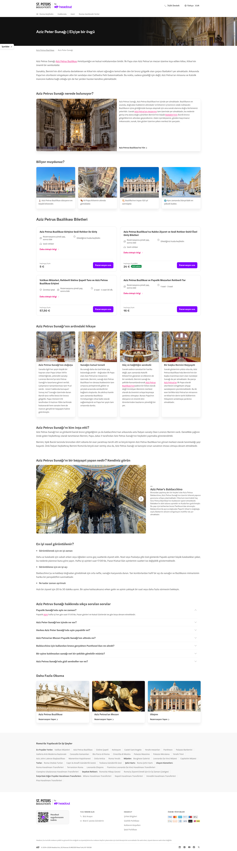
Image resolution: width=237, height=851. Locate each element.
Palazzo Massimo (142, 754)
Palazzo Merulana (161, 754)
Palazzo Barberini (184, 749)
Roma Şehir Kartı (145, 762)
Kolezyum (116, 749)
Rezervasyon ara (103, 265)
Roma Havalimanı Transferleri (50, 767)
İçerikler (5, 46)
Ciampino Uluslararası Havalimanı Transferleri (57, 771)
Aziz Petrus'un (170, 382)
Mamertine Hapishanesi (80, 758)
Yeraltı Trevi (178, 754)
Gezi (73, 13)
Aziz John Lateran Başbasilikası (50, 758)
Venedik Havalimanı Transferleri (161, 776)
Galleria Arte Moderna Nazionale (51, 754)
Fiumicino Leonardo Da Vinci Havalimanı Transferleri (131, 767)
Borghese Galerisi (141, 758)
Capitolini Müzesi (188, 758)
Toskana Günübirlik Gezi (110, 762)
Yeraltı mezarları (152, 749)
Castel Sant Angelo (133, 749)
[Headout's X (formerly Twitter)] (199, 847)
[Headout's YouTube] (189, 847)
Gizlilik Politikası (131, 820)
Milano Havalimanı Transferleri (97, 776)
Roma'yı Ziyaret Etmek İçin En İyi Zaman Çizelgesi (146, 771)
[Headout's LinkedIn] (180, 847)
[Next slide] (141, 498)
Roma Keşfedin (46, 13)
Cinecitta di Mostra (121, 754)
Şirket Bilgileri (130, 816)
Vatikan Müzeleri (62, 749)
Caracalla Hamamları (79, 754)
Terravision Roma (75, 767)
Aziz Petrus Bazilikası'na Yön (132, 147)
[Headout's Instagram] (184, 847)
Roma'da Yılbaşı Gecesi (109, 771)
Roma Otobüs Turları (53, 762)
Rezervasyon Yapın (47, 719)
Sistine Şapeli (102, 749)
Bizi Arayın (88, 816)
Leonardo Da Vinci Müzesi (165, 758)
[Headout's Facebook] (194, 847)
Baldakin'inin (171, 114)
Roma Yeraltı (114, 758)
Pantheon (168, 749)
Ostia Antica (99, 758)
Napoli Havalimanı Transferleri (129, 776)
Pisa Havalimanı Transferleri (49, 780)
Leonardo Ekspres (95, 767)
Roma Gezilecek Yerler (89, 13)
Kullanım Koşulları (132, 825)
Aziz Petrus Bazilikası (45, 50)
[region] (91, 499)
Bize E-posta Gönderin (93, 820)
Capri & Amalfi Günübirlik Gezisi (81, 762)
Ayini (45, 614)
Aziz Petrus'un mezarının (145, 111)
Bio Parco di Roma (101, 754)
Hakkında (62, 13)
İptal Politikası (130, 829)
